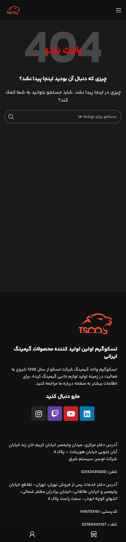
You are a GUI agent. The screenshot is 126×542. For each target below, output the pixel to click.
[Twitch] (54, 413)
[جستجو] (11, 116)
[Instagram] (38, 413)
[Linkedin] (87, 413)
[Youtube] (71, 413)
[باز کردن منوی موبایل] (119, 10)
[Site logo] (13, 10)
